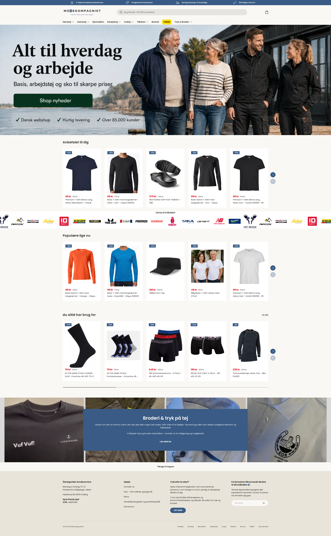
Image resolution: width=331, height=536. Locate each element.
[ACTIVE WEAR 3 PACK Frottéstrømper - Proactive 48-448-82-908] (123, 345)
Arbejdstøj (112, 22)
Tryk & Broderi (182, 22)
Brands (155, 22)
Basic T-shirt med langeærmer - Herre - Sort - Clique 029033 (122, 201)
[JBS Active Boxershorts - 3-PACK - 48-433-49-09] (165, 345)
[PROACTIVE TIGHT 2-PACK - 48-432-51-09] (207, 345)
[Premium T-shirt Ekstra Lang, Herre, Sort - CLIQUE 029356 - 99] (249, 173)
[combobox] (182, 12)
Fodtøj (127, 22)
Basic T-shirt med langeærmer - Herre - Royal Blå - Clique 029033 (123, 294)
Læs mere (178, 510)
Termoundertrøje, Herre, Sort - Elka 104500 (249, 375)
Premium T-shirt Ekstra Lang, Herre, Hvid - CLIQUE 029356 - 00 (248, 294)
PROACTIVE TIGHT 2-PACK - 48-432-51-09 (206, 375)
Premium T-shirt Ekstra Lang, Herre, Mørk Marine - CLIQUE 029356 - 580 (78, 202)
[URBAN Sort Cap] (165, 266)
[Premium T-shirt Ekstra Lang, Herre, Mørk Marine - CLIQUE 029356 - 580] (81, 173)
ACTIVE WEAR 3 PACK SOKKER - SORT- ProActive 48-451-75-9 (79, 375)
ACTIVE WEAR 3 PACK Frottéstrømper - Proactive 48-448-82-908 (122, 376)
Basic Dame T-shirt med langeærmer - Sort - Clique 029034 (204, 202)
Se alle (265, 314)
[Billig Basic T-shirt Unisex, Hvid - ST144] (207, 266)
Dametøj (81, 22)
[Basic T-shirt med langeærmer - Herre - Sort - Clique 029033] (123, 173)
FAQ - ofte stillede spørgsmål (138, 491)
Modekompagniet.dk (76, 527)
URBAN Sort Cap (157, 293)
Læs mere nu (165, 441)
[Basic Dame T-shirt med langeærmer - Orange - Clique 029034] (81, 266)
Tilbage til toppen (165, 466)
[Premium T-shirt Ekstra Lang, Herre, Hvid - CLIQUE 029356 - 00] (249, 266)
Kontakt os (129, 486)
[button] (267, 12)
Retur (126, 496)
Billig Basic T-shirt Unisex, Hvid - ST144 (206, 294)
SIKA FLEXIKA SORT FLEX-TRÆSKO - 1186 (165, 201)
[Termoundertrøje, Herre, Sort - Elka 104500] (249, 345)
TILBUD (166, 22)
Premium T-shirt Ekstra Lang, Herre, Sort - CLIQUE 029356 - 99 (248, 201)
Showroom (129, 506)
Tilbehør (141, 22)
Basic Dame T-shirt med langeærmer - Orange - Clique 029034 (80, 296)
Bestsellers (98, 22)
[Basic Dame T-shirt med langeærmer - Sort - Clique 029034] (207, 173)
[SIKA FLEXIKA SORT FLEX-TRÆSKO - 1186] (165, 173)
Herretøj (67, 22)
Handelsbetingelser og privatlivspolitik (142, 501)
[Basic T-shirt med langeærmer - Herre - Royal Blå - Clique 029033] (123, 266)
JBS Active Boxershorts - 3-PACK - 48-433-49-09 (165, 375)
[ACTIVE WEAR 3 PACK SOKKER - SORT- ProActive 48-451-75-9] (81, 345)
